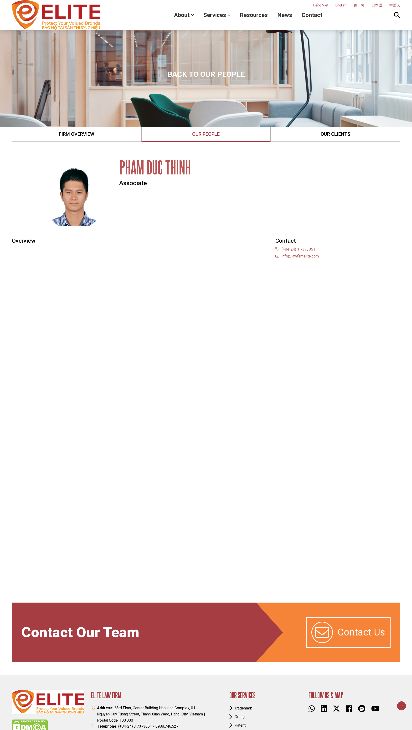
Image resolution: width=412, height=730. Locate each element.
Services (214, 15)
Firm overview (76, 134)
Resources (254, 15)
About (182, 15)
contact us (361, 632)
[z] (361, 708)
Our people (206, 134)
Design (241, 716)
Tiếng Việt (320, 5)
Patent (240, 725)
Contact (312, 15)
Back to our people (206, 74)
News (284, 15)
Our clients (335, 134)
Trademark (243, 708)
